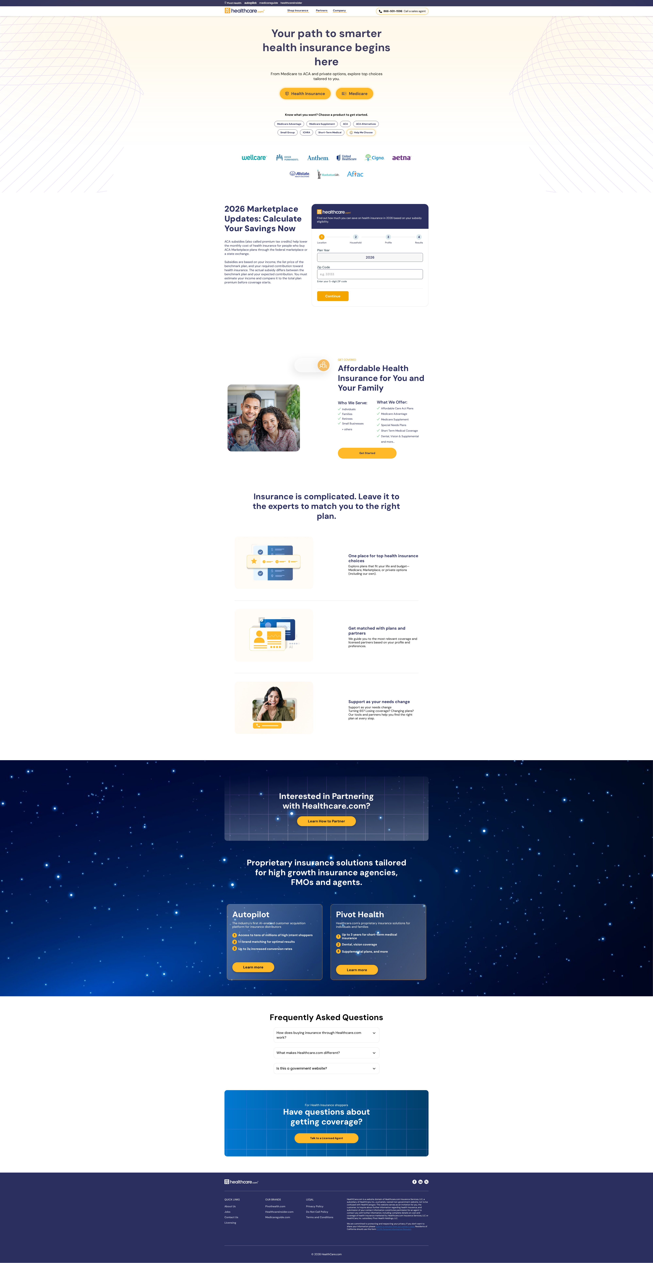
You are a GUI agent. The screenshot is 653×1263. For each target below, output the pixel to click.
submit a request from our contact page (395, 1226)
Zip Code (323, 267)
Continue (332, 296)
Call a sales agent (404, 11)
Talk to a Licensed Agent (326, 1138)
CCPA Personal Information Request (394, 1229)
